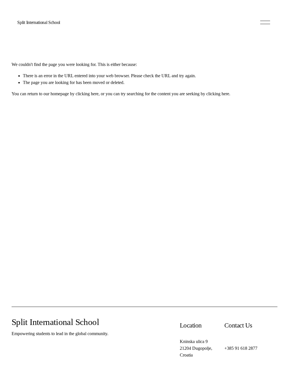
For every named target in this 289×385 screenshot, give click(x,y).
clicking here (87, 93)
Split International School (38, 22)
